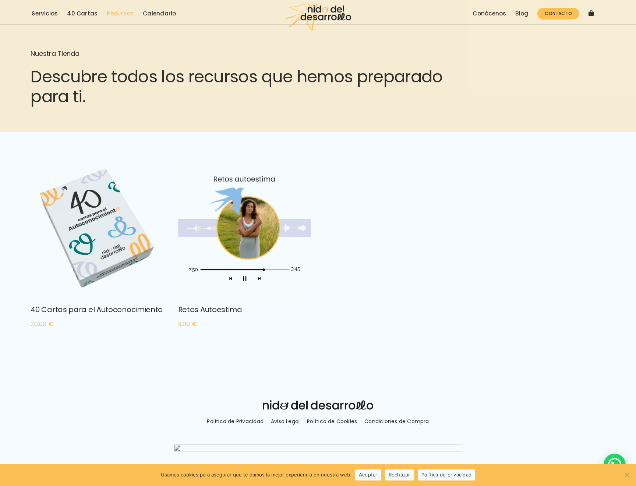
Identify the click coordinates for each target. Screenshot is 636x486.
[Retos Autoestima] (244, 166)
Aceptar (368, 475)
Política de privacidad (446, 475)
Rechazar (399, 475)
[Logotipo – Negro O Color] (318, 6)
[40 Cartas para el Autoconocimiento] (97, 166)
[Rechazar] (626, 475)
